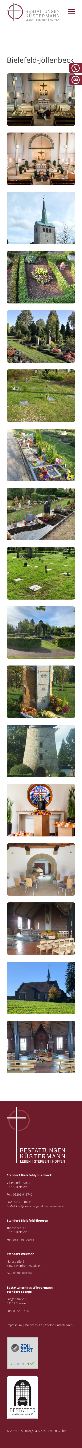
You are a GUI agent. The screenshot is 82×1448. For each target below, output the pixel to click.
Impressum (14, 1325)
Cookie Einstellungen (59, 1325)
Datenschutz (33, 1325)
